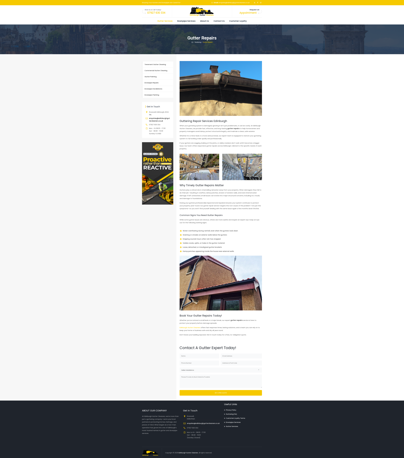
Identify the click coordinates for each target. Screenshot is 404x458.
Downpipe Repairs (152, 83)
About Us (204, 21)
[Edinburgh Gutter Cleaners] (202, 11)
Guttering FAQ (231, 414)
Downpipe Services (186, 21)
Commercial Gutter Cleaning (156, 70)
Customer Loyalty (238, 21)
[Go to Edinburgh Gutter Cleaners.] (192, 42)
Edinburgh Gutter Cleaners (190, 327)
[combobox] (221, 370)
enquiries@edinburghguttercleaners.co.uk (234, 3)
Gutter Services (165, 21)
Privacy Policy (231, 410)
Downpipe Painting (152, 95)
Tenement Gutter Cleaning (155, 64)
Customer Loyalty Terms (235, 418)
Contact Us (219, 21)
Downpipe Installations (153, 89)
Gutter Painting (151, 77)
